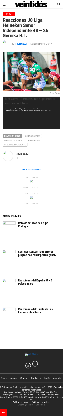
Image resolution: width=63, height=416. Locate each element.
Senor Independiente (15, 144)
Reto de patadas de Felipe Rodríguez (33, 224)
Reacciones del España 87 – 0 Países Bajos (35, 282)
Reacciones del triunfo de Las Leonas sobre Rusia (35, 310)
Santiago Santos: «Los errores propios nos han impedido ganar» (37, 253)
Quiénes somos (9, 378)
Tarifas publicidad (53, 378)
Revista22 (21, 44)
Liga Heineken (33, 140)
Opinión (24, 378)
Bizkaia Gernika (32, 135)
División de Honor (13, 140)
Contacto (36, 378)
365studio (40, 404)
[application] (31, 113)
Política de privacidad (41, 402)
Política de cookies (21, 402)
